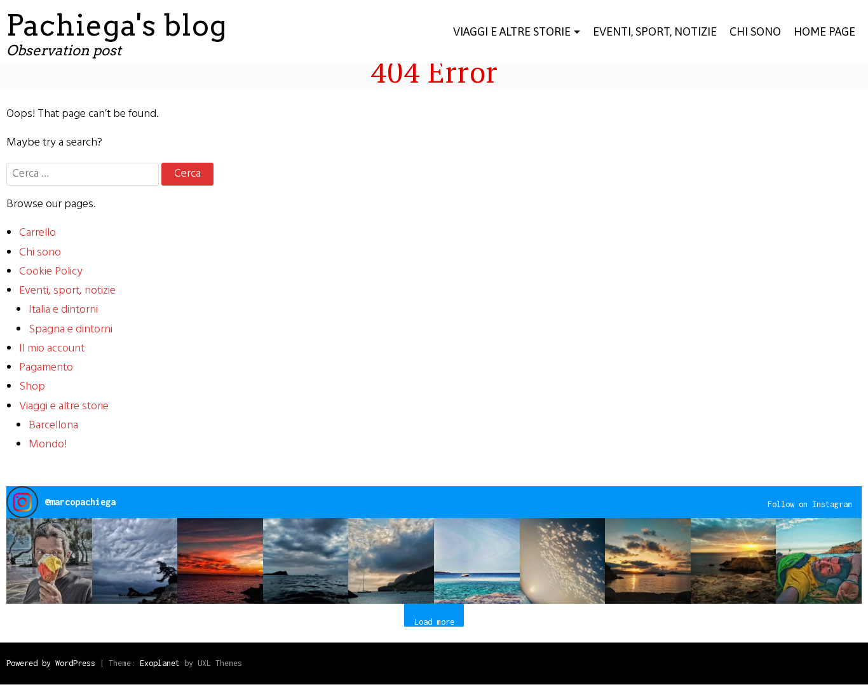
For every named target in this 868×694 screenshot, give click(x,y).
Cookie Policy (51, 271)
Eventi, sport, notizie (655, 31)
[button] (49, 561)
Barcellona (53, 425)
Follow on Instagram (810, 504)
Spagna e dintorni (70, 329)
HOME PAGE (824, 31)
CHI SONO (755, 31)
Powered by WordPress (50, 663)
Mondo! (48, 444)
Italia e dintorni (63, 310)
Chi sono (40, 252)
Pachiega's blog (116, 25)
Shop (32, 387)
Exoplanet (160, 663)
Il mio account (52, 348)
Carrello (37, 233)
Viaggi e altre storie (512, 31)
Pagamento (46, 367)
